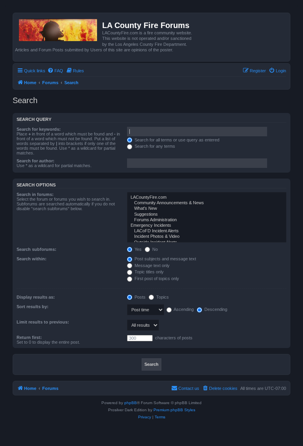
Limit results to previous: (43, 322)
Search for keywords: (39, 129)
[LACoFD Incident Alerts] (207, 231)
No (154, 249)
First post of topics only (156, 278)
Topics (162, 297)
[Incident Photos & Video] (207, 236)
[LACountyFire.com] (207, 197)
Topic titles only (148, 271)
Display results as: (36, 297)
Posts (139, 297)
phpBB (130, 403)
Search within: (32, 258)
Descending (215, 309)
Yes (137, 249)
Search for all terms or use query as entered (176, 139)
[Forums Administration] (207, 220)
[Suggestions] (207, 214)
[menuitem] (55, 70)
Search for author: (35, 160)
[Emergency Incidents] (207, 225)
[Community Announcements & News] (207, 203)
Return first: (29, 337)
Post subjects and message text (164, 258)
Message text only (151, 265)
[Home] (58, 28)
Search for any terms (154, 146)
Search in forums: (35, 194)
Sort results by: (33, 306)
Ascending (183, 309)
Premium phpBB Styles (174, 410)
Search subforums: (36, 249)
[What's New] (207, 208)
